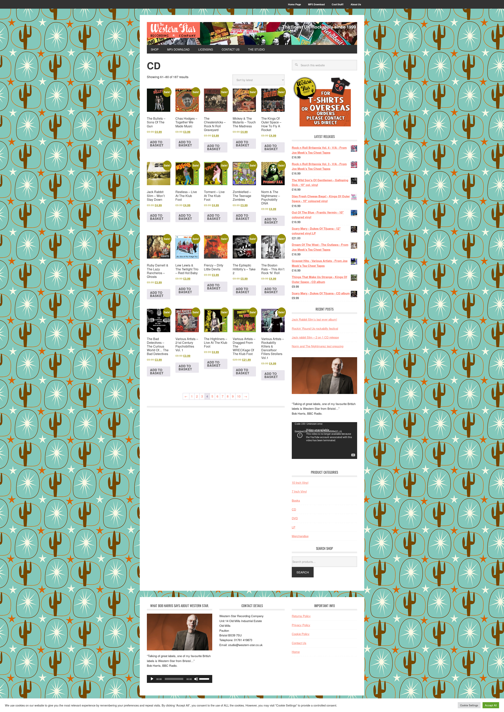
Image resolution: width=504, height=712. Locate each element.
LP (293, 527)
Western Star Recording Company (173, 30)
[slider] (204, 678)
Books (296, 500)
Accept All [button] (491, 705)
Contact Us (299, 643)
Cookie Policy (300, 634)
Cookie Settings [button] (469, 705)
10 (239, 396)
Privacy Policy (301, 625)
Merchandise (300, 536)
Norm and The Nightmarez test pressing (317, 346)
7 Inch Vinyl (299, 491)
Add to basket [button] (156, 143)
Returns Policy (301, 616)
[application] (324, 440)
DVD (295, 518)
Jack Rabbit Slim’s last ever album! (314, 319)
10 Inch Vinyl (300, 482)
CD (294, 509)
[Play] (152, 679)
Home (296, 652)
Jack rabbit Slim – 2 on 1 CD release (315, 337)
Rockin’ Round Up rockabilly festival (315, 328)
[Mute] (196, 679)
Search (302, 572)
